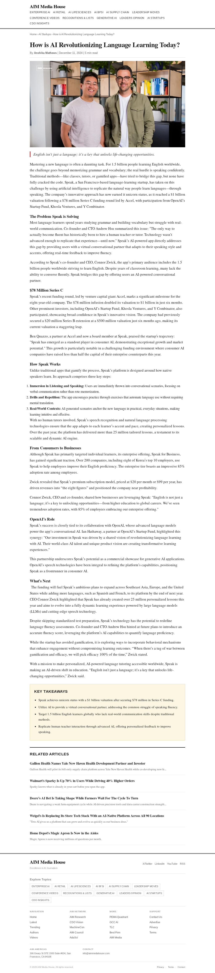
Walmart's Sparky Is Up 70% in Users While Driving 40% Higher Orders (82, 780)
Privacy (153, 927)
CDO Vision (76, 922)
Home (33, 34)
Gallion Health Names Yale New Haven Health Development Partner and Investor (87, 763)
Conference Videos (45, 18)
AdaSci (74, 937)
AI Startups (156, 18)
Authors (34, 932)
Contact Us (155, 917)
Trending (35, 927)
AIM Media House (48, 6)
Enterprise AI (40, 12)
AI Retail (59, 12)
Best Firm (115, 932)
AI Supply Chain (117, 12)
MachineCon (77, 927)
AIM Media (116, 937)
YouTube (172, 863)
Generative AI (107, 18)
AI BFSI (99, 12)
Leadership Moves (146, 12)
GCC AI (114, 922)
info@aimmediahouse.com (96, 953)
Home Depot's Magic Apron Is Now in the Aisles (64, 833)
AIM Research (78, 917)
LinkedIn (160, 863)
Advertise (154, 922)
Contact (181, 967)
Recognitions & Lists (78, 18)
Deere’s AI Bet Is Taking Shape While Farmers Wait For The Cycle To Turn (84, 798)
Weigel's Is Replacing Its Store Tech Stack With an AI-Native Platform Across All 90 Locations (97, 815)
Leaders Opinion (132, 18)
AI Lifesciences (79, 12)
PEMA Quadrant (119, 917)
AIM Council (77, 932)
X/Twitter (147, 863)
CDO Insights (39, 23)
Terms (152, 932)
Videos (34, 937)
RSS (182, 863)
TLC (112, 927)
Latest (33, 922)
